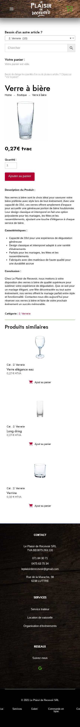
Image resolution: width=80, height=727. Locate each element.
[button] (11, 9)
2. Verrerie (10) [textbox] (39, 38)
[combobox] (40, 38)
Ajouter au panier (19, 176)
